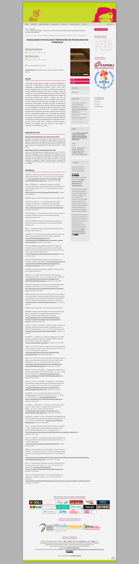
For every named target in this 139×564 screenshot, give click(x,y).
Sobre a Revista (74, 24)
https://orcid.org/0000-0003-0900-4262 (36, 59)
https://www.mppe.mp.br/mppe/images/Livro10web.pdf (41, 302)
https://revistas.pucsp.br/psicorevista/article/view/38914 (41, 331)
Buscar (110, 24)
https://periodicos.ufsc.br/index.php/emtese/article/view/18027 (42, 192)
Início (27, 24)
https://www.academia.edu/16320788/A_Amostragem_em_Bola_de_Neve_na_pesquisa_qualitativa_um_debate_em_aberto (58, 481)
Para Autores (97, 104)
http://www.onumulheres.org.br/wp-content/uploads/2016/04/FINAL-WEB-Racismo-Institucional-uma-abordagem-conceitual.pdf (45, 263)
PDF (74, 79)
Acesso (107, 4)
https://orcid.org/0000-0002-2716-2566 (36, 52)
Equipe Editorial (44, 24)
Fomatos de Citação (78, 121)
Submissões (54, 24)
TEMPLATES (64, 24)
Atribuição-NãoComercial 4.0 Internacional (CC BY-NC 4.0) (88, 549)
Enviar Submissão (101, 29)
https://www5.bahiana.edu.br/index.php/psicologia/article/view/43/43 (44, 207)
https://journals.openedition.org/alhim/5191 (37, 342)
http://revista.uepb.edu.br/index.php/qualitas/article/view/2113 (42, 443)
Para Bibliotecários (98, 106)
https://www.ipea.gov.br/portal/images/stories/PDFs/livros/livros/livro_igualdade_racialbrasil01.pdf (52, 432)
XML (74, 82)
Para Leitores (97, 101)
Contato (84, 24)
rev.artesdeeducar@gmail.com (71, 547)
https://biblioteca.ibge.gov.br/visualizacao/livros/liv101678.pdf (42, 254)
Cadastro (97, 4)
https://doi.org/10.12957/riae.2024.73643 (36, 65)
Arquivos (34, 24)
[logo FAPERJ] (104, 68)
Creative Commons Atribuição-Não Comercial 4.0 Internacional (79, 231)
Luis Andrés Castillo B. (75, 555)
